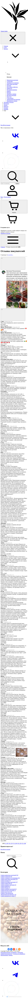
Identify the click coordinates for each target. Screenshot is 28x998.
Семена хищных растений (8, 885)
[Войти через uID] (8, 949)
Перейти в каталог (5, 233)
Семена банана (5, 887)
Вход (2, 125)
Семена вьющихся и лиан (8, 896)
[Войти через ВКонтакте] (11, 949)
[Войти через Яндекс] (14, 949)
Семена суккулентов (7, 893)
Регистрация (7, 125)
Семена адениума (6, 876)
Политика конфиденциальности (12, 953)
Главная (3, 247)
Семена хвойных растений (8, 889)
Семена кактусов (6, 892)
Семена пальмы (5, 880)
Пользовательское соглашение (9, 952)
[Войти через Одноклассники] (19, 949)
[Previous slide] (13, 263)
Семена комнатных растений (9, 875)
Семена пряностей (6, 883)
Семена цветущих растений (9, 879)
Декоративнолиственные (8, 894)
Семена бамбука (5, 886)
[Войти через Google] (16, 949)
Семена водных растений (8, 890)
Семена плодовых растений (9, 882)
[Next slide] (13, 315)
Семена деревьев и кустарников (10, 878)
